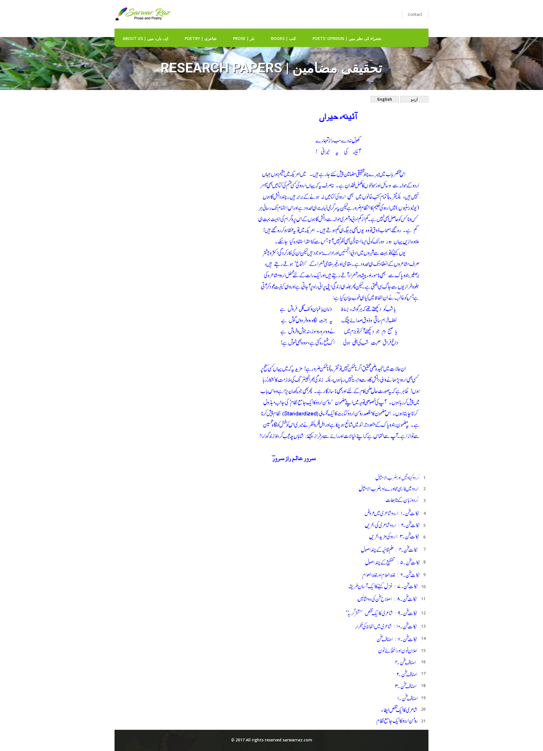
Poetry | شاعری (201, 38)
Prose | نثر (244, 38)
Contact (415, 14)
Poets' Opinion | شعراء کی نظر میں (347, 38)
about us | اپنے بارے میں (145, 38)
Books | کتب (283, 38)
